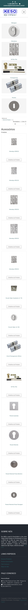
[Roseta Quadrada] (14, 406)
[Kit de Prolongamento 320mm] (14, 346)
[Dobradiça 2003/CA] (14, 228)
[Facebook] (13, 2)
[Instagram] (15, 2)
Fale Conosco (5, 564)
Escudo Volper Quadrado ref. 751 (14, 298)
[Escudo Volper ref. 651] (14, 317)
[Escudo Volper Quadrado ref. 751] (14, 288)
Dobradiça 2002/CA (14, 209)
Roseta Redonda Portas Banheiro (14, 473)
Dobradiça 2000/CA (14, 151)
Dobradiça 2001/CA (14, 180)
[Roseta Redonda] (14, 435)
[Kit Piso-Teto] (14, 377)
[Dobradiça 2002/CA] (14, 199)
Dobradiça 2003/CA (14, 238)
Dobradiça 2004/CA (14, 269)
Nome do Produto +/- (7, 119)
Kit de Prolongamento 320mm (14, 356)
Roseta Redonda (14, 444)
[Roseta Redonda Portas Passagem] (14, 494)
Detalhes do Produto (14, 159)
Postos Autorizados (7, 561)
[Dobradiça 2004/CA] (14, 259)
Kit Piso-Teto (14, 386)
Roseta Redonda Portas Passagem (14, 504)
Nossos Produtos (6, 559)
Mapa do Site (5, 566)
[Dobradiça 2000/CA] (14, 141)
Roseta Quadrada (14, 415)
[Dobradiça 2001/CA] (14, 170)
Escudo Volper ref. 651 (14, 327)
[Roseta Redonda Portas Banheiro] (14, 464)
